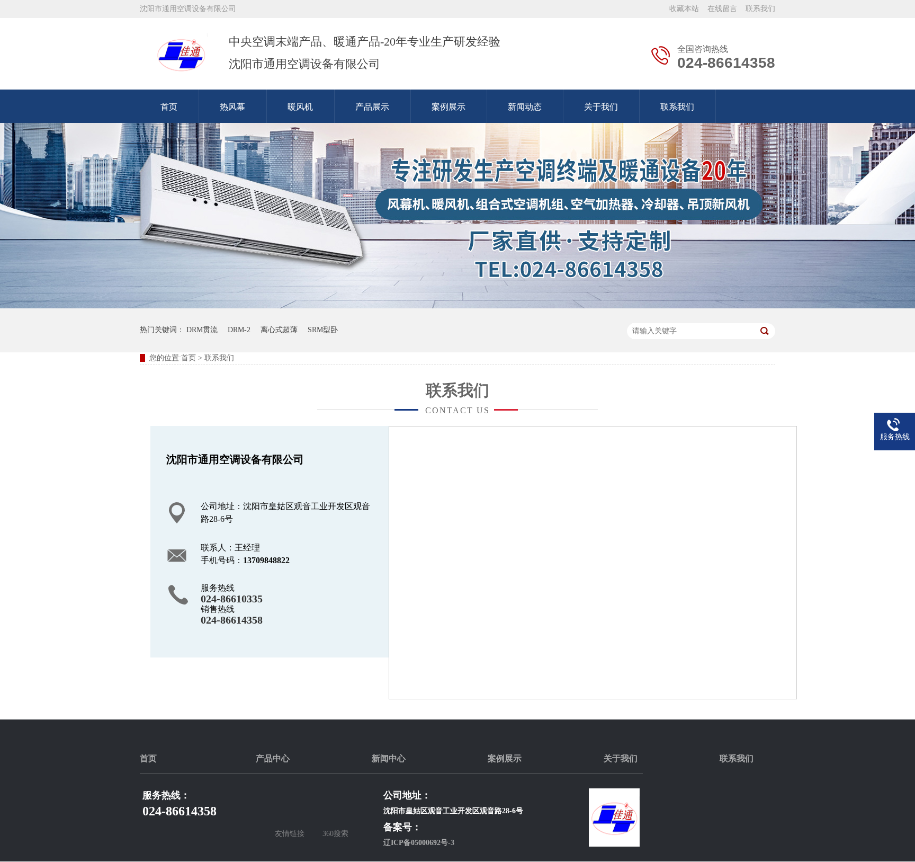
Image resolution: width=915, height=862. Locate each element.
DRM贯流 (202, 330)
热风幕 (232, 106)
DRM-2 (239, 330)
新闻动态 (525, 106)
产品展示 (372, 106)
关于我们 (601, 106)
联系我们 (760, 9)
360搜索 (335, 834)
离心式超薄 (279, 330)
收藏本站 (684, 9)
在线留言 (722, 9)
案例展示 (448, 106)
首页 (168, 106)
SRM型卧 (323, 330)
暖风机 (300, 106)
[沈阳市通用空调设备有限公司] (181, 54)
